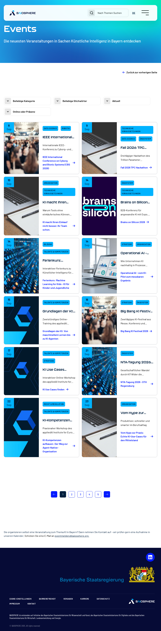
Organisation (50, 183)
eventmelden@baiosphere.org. (72, 535)
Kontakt (32, 604)
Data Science (50, 128)
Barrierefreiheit (47, 599)
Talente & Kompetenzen (56, 252)
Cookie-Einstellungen (20, 599)
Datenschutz (103, 599)
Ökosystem (145, 139)
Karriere (84, 599)
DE (133, 12)
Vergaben (68, 599)
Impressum (14, 604)
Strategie (127, 244)
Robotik (66, 128)
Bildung (48, 244)
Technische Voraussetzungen (131, 129)
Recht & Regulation (54, 404)
